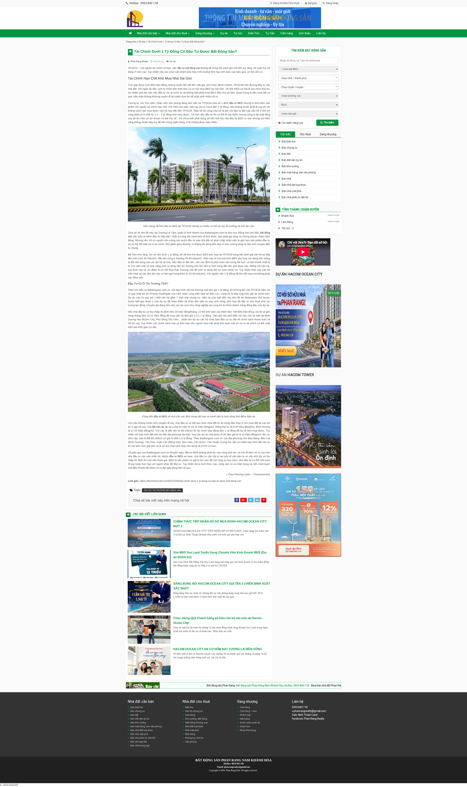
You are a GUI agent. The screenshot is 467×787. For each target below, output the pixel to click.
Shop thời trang (248, 730)
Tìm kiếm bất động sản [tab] (308, 50)
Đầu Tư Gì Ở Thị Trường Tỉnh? (148, 283)
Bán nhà (286, 178)
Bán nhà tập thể (138, 741)
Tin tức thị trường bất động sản (162, 490)
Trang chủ (131, 41)
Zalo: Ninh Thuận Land (304, 714)
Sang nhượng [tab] (328, 134)
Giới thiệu (304, 33)
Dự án (224, 33)
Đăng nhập (331, 3)
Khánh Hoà (287, 215)
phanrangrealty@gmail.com (310, 711)
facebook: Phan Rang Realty (308, 718)
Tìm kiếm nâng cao (292, 122)
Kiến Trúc (254, 33)
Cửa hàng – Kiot (248, 711)
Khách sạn (245, 715)
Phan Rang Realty (139, 61)
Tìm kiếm (329, 122)
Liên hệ (320, 33)
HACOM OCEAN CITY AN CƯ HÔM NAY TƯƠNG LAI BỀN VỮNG (217, 649)
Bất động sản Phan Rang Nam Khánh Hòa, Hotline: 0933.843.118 (212, 685)
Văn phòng (191, 741)
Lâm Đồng (287, 222)
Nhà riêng (190, 734)
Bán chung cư (289, 147)
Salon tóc (245, 726)
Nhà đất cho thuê (176, 33)
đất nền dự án (160, 426)
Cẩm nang (286, 33)
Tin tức (238, 33)
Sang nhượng (203, 33)
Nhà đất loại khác (194, 726)
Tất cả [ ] (287, 228)
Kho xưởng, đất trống (196, 718)
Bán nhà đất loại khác (294, 184)
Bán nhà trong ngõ (140, 745)
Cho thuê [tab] (305, 134)
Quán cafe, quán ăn (250, 722)
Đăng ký (312, 3)
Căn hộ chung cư (194, 711)
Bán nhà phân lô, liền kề (295, 197)
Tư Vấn (270, 33)
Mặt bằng (245, 718)
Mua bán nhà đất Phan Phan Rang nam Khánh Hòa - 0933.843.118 (321, 685)
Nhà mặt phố (191, 730)
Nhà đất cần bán (147, 33)
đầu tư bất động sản (188, 68)
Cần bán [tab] (285, 134)
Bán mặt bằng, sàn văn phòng (299, 172)
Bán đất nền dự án (292, 160)
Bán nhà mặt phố (291, 191)
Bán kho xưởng (290, 166)
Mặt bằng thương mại (196, 722)
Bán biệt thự (289, 141)
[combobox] (308, 78)
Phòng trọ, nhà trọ (194, 738)
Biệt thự (189, 707)
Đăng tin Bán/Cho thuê (286, 3)
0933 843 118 (300, 707)
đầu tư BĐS (235, 103)
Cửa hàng (190, 715)
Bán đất (286, 153)
